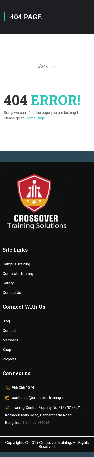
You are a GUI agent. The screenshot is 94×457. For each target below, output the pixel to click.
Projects (9, 359)
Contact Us (12, 292)
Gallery (8, 283)
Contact (9, 330)
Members (10, 340)
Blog (6, 321)
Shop (7, 349)
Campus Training (16, 264)
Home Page (35, 118)
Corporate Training (18, 273)
